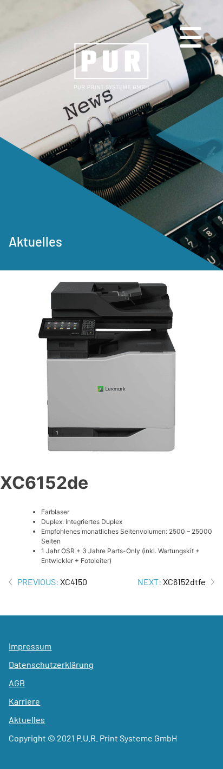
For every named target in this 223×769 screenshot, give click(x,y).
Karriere (24, 701)
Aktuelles (27, 719)
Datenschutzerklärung (51, 664)
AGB (17, 683)
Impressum (30, 646)
